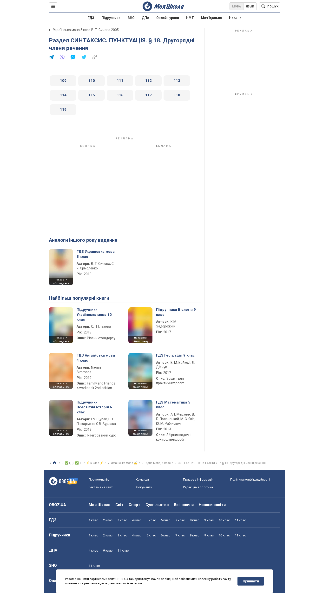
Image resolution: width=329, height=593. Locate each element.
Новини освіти (212, 504)
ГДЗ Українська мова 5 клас (96, 254)
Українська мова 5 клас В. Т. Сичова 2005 (86, 30)
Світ (119, 504)
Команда (142, 479)
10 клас (224, 520)
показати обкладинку (61, 281)
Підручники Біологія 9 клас (176, 312)
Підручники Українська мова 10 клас (94, 314)
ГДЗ (91, 18)
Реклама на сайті (101, 487)
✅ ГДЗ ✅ (72, 463)
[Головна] (55, 463)
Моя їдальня (211, 18)
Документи (144, 487)
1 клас (93, 520)
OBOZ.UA (57, 504)
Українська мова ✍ (124, 463)
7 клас (180, 520)
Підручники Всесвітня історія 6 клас (94, 407)
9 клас (209, 520)
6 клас (165, 520)
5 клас (151, 520)
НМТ (190, 18)
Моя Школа (99, 504)
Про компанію (99, 479)
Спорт (134, 504)
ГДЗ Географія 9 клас (175, 355)
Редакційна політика (198, 487)
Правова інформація (198, 479)
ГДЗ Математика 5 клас (173, 404)
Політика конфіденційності (250, 479)
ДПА (145, 18)
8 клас (194, 520)
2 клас (107, 520)
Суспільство (157, 504)
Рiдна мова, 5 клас (158, 463)
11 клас (240, 520)
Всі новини (184, 504)
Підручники (110, 18)
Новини (235, 18)
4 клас (136, 520)
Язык (250, 6)
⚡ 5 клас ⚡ (94, 463)
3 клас (122, 520)
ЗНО (131, 18)
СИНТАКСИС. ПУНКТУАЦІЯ (196, 463)
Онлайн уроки (167, 18)
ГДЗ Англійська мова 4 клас (96, 357)
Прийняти (251, 581)
